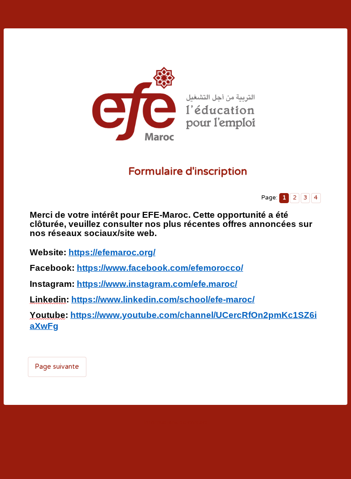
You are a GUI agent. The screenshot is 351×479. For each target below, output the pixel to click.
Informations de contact (175, 422)
